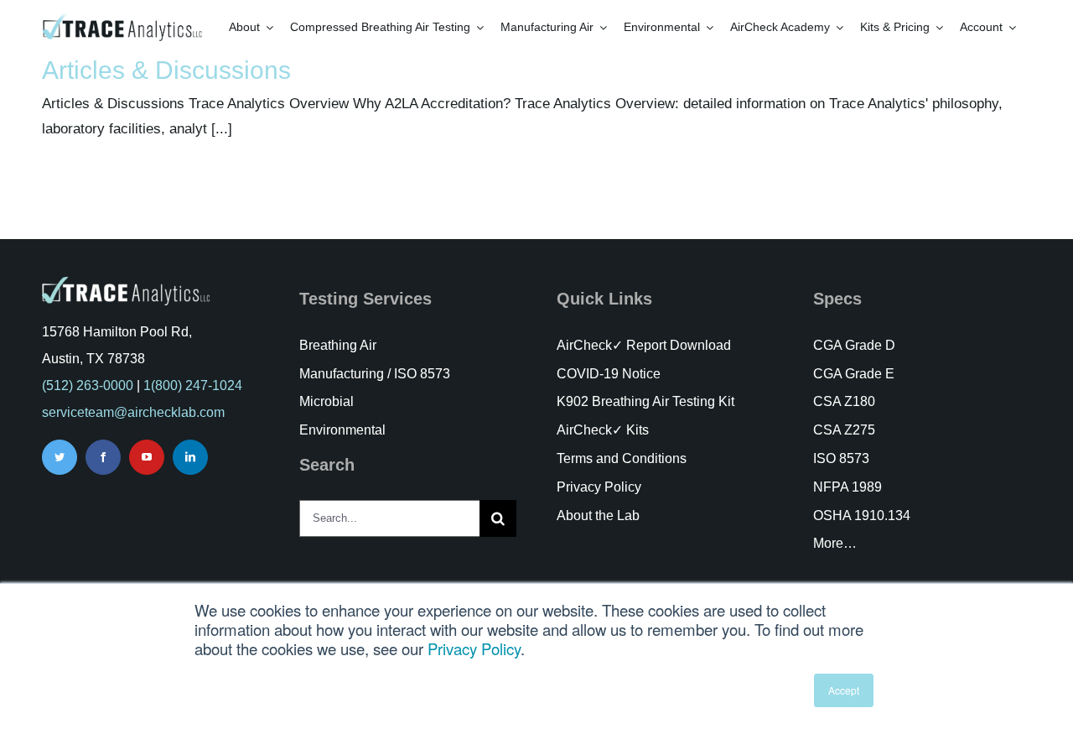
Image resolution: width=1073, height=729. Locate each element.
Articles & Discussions (166, 70)
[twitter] (59, 457)
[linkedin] (190, 457)
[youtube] (146, 457)
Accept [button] (843, 690)
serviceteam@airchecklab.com (133, 412)
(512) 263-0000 (87, 385)
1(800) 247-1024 (192, 385)
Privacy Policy (474, 648)
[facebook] (103, 457)
